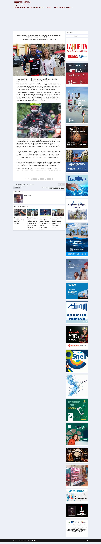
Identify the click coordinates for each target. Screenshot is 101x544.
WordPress (34, 540)
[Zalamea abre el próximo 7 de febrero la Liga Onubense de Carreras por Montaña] (32, 212)
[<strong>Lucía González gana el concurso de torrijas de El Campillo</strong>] (58, 212)
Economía (22, 7)
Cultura (35, 7)
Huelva (56, 7)
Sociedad (16, 7)
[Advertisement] (50, 20)
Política (29, 7)
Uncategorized (52, 39)
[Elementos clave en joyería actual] (20, 212)
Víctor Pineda (32, 39)
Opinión (68, 7)
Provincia (62, 7)
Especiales (48, 7)
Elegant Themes (22, 540)
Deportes (41, 7)
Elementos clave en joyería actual (19, 219)
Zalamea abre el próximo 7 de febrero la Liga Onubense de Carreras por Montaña (32, 222)
